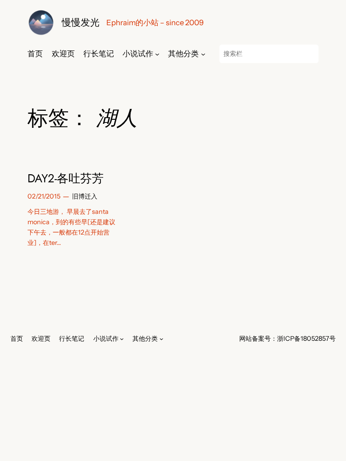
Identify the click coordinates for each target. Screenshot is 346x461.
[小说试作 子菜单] (157, 53)
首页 (35, 53)
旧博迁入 (84, 196)
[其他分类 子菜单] (203, 53)
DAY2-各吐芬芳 (65, 179)
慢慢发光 (81, 22)
